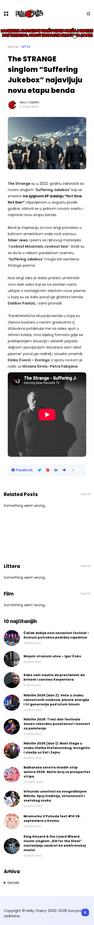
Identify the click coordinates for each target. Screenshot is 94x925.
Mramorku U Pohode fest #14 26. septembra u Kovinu (52, 818)
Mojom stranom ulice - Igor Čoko (52, 656)
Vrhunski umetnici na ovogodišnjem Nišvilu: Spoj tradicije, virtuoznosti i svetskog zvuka (55, 796)
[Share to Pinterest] (47, 470)
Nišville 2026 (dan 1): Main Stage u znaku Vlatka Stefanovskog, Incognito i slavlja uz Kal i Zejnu (57, 747)
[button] (72, 470)
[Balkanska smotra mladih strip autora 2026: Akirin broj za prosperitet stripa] (12, 775)
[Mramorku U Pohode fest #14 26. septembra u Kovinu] (12, 821)
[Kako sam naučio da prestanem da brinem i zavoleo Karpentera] (12, 680)
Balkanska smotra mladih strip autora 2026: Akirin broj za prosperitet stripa (57, 772)
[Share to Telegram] (63, 470)
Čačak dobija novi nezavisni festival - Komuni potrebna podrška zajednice (56, 635)
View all (85, 494)
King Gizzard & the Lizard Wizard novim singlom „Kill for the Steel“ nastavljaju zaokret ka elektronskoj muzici (55, 843)
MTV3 (26, 47)
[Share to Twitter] (39, 470)
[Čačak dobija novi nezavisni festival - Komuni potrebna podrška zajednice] (12, 638)
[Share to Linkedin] (55, 470)
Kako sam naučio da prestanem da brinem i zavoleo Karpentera (54, 677)
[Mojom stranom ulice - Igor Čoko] (12, 659)
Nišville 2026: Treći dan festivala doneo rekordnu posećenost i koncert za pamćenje (57, 723)
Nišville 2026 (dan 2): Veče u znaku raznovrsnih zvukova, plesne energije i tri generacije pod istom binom (56, 699)
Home (13, 46)
